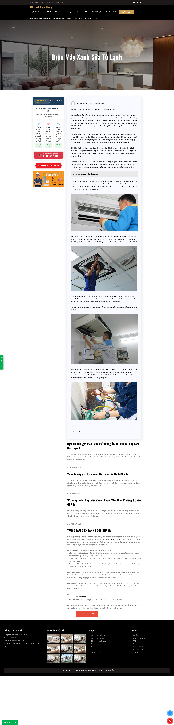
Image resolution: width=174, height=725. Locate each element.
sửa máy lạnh (107, 539)
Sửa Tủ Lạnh (86, 109)
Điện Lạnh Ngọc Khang (40, 7)
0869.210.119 (83, 597)
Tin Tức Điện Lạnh (77, 431)
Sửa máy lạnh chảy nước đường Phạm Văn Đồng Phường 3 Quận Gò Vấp (104, 502)
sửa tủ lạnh (117, 539)
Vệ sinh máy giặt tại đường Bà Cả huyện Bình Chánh (97, 474)
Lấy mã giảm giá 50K (87, 614)
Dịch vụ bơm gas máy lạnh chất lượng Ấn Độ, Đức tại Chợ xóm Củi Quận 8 (103, 446)
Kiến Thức (126, 12)
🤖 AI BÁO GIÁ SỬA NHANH (48, 165)
